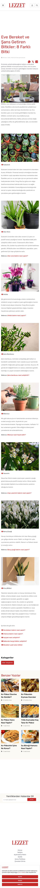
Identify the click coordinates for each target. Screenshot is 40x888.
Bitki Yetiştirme (7, 663)
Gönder (31, 799)
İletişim (20, 852)
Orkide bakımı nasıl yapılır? (16, 315)
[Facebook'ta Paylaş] (36, 62)
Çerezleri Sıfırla (20, 861)
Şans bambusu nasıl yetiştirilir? (18, 375)
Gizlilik (20, 857)
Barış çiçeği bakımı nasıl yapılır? (18, 550)
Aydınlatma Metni (20, 855)
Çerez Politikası (20, 859)
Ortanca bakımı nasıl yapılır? (13, 634)
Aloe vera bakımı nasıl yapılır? (17, 256)
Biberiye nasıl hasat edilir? (16, 435)
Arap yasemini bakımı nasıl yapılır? (19, 493)
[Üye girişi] (32, 5)
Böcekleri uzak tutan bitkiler (13, 645)
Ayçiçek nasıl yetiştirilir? (11, 637)
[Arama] (37, 5)
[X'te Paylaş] (32, 62)
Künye (20, 850)
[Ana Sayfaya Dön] (20, 842)
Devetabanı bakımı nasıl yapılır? (14, 630)
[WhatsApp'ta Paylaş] (29, 62)
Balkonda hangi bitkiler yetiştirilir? (15, 641)
